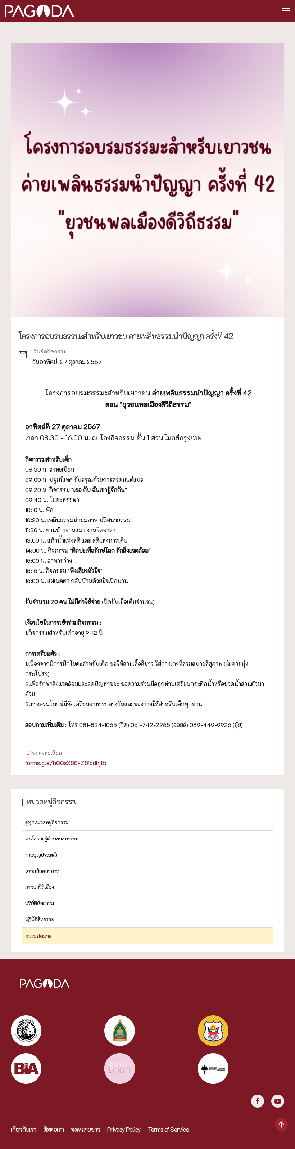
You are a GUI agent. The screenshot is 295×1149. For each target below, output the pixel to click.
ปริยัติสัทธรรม (39, 902)
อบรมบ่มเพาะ (38, 936)
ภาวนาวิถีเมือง (39, 886)
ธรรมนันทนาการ (42, 870)
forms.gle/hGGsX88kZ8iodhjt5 (65, 763)
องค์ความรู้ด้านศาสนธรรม (51, 838)
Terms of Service (168, 1129)
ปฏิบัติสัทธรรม (39, 919)
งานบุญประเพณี (41, 854)
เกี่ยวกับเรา (23, 1129)
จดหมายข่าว (85, 1129)
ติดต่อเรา (54, 1129)
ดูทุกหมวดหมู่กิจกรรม (46, 822)
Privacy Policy (124, 1129)
